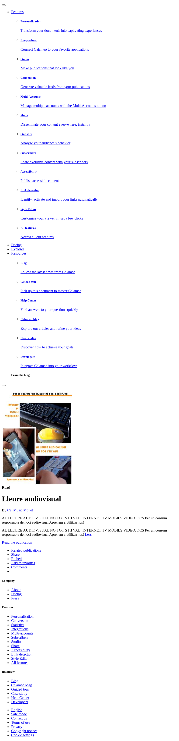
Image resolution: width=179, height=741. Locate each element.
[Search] (4, 385)
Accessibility (20, 650)
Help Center (20, 698)
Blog (14, 681)
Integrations (19, 629)
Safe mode (19, 714)
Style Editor (20, 658)
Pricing (16, 245)
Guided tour (20, 689)
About (16, 590)
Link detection (21, 654)
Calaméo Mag (21, 685)
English (16, 710)
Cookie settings (22, 735)
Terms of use (20, 722)
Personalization (22, 616)
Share (15, 646)
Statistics (17, 625)
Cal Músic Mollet (20, 510)
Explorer (17, 249)
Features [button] (17, 12)
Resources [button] (18, 253)
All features (19, 663)
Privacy (16, 727)
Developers (19, 702)
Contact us (19, 718)
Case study (19, 693)
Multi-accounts (22, 633)
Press (15, 598)
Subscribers (19, 637)
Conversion (19, 621)
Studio (16, 642)
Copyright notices (24, 731)
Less (88, 534)
